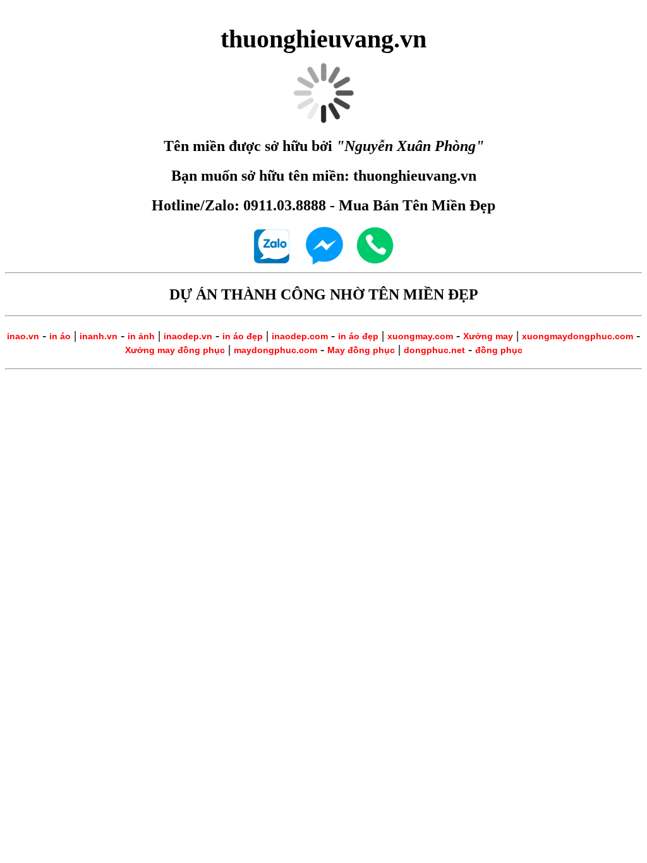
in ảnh (141, 336)
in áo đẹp (242, 336)
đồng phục (499, 350)
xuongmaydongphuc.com (577, 336)
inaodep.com (300, 336)
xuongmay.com (420, 336)
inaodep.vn (188, 336)
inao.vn (23, 336)
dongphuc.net (434, 350)
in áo (60, 336)
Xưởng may (488, 336)
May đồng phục (361, 350)
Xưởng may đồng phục (175, 350)
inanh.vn (99, 336)
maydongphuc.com (275, 350)
